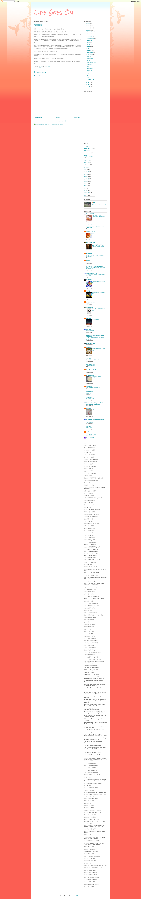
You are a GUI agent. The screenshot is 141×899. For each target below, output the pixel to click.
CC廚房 (86, 146)
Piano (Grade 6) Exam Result (94, 359)
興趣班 (86, 181)
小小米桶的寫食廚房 (91, 435)
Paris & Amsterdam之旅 (88, 156)
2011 (88, 82)
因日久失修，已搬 (90, 398)
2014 (88, 26)
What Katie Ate (90, 343)
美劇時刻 (86, 179)
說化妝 (88, 60)
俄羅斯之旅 (87, 160)
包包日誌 (86, 162)
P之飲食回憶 (89, 347)
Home (58, 117)
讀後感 (86, 183)
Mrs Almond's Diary (92, 369)
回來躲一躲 (88, 393)
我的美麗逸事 (89, 386)
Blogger (78, 895)
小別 (93, 409)
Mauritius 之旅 (88, 148)
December (90, 32)
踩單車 (86, 185)
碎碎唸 (40, 68)
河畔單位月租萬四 (90, 330)
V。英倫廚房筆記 (90, 375)
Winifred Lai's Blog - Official (94, 403)
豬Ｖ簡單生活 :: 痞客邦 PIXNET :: (94, 266)
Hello (87, 303)
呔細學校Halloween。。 (91, 365)
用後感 (86, 174)
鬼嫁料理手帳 (89, 280)
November (90, 34)
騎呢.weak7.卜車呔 (90, 364)
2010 (88, 84)
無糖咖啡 (88, 260)
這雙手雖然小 (89, 318)
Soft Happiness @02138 (93, 432)
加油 (88, 73)
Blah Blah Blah (90, 302)
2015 (88, 24)
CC (94, 202)
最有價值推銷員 (95, 319)
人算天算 (88, 291)
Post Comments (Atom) (62, 121)
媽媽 (88, 77)
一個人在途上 (89, 426)
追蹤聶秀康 (88, 408)
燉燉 (93, 233)
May (88, 46)
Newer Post (38, 117)
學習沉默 (89, 56)
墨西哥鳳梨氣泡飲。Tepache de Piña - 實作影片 (98, 216)
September (90, 38)
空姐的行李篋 (89, 253)
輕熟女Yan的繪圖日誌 (91, 273)
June (89, 44)
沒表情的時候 (90, 58)
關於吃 (86, 190)
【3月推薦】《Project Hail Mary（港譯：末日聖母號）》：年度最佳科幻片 (98, 245)
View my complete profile (99, 204)
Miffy (86, 150)
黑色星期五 (89, 71)
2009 (88, 86)
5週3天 (88, 371)
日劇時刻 (86, 172)
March (89, 50)
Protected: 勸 (89, 422)
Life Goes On (53, 12)
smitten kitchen (90, 224)
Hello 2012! (90, 79)
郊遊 (85, 188)
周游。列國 (88, 329)
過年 (88, 66)
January (89, 54)
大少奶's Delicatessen (92, 231)
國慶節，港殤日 (89, 427)
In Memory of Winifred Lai (93, 404)
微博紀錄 (86, 167)
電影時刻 (86, 193)
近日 (88, 75)
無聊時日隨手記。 (90, 391)
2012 (88, 30)
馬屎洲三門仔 (90, 69)
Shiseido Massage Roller (92, 387)
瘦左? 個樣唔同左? (91, 62)
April (89, 48)
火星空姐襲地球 (90, 307)
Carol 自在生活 (90, 213)
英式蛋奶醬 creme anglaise (96, 377)
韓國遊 (86, 195)
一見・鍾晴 (88, 358)
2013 (88, 28)
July (88, 42)
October (90, 36)
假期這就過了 (90, 64)
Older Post (77, 117)
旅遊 (85, 169)
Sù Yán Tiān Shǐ (90, 242)
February (90, 52)
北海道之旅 (87, 165)
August (89, 40)
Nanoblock (87, 153)
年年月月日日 (89, 397)
